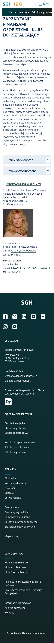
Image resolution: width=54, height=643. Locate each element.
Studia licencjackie (15, 423)
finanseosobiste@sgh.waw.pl (30, 268)
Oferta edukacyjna (19, 12)
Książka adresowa (15, 607)
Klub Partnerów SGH (16, 562)
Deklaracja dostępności (18, 380)
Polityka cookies (14, 371)
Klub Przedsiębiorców (17, 572)
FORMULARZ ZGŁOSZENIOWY (23, 183)
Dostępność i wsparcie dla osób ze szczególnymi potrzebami (24, 392)
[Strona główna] (12, 4)
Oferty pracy (12, 507)
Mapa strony (12, 536)
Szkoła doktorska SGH (17, 432)
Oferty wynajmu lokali (17, 512)
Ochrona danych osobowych (21, 376)
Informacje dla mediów (18, 603)
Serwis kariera (13, 497)
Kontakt (9, 612)
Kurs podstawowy (21, 159)
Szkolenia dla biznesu (17, 447)
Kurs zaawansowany (22, 170)
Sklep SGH (10, 492)
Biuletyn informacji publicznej (21, 522)
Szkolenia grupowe (42, 12)
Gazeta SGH (11, 488)
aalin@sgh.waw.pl (23, 250)
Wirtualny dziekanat (16, 483)
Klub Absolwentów (15, 567)
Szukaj (27, 4)
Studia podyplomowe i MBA (20, 442)
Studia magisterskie (16, 428)
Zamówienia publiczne (17, 517)
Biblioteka (10, 478)
